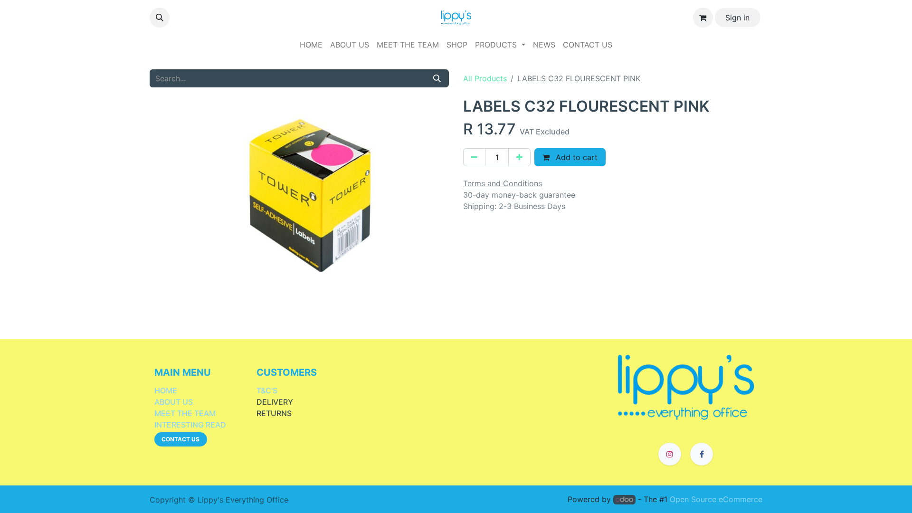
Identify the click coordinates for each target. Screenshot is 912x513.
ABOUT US (173, 402)
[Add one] (519, 157)
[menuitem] (311, 44)
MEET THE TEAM (185, 413)
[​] (686, 386)
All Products (485, 78)
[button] (160, 18)
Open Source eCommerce (716, 499)
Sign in (737, 17)
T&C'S (266, 390)
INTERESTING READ (190, 424)
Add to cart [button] (575, 157)
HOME (165, 390)
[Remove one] (474, 157)
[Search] (437, 78)
